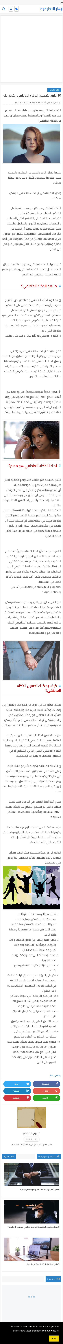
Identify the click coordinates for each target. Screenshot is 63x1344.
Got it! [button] (54, 1338)
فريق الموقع (52, 102)
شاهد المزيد (9, 1156)
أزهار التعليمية (51, 8)
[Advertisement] (31, 49)
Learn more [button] (19, 1330)
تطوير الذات (54, 90)
